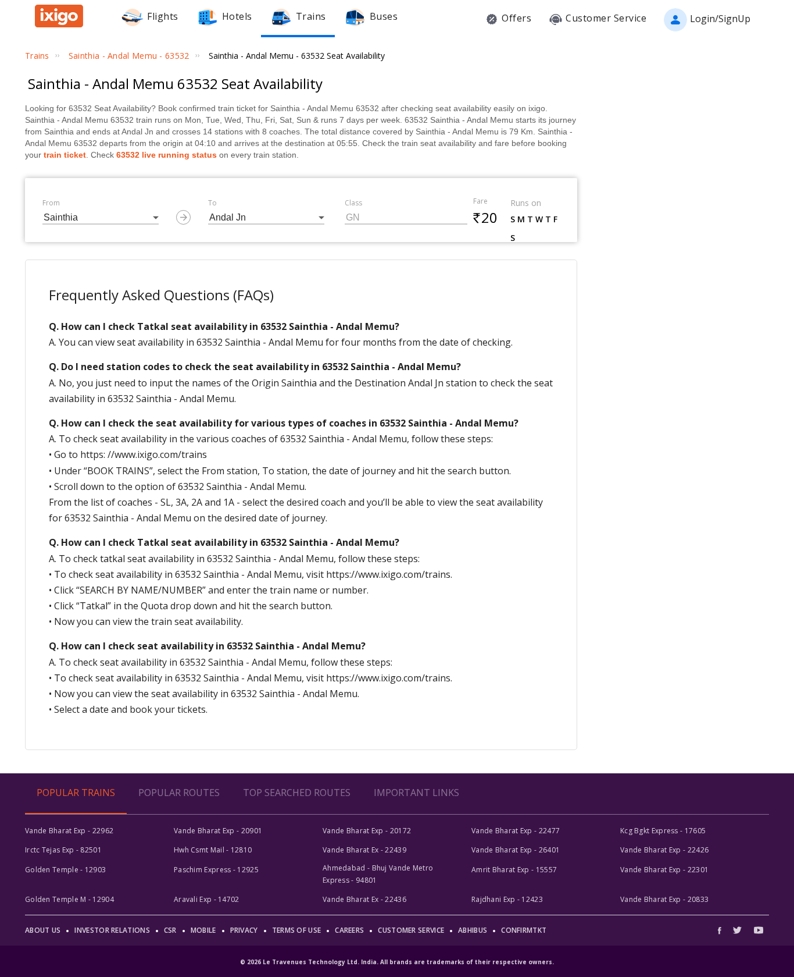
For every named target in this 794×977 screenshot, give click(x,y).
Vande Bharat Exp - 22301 (664, 870)
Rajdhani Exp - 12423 (507, 899)
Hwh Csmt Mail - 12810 (213, 850)
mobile (203, 930)
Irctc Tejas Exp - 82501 (63, 850)
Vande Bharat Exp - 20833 (664, 899)
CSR (170, 930)
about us (42, 930)
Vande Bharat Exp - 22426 (664, 850)
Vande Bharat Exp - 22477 (515, 831)
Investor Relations (111, 930)
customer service (411, 930)
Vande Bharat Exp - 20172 (367, 831)
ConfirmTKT (523, 930)
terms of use (296, 930)
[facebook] (722, 930)
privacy (244, 930)
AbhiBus (472, 930)
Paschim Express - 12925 (216, 870)
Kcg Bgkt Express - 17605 (663, 831)
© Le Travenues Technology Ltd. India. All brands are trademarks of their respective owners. (397, 962)
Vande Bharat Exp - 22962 (69, 831)
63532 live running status (166, 154)
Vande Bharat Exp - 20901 (218, 831)
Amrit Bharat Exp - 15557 (514, 870)
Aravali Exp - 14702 (206, 899)
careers (349, 930)
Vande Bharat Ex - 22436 (364, 899)
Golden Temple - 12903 (65, 870)
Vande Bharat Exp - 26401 (515, 850)
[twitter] (737, 930)
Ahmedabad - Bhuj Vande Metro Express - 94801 (378, 873)
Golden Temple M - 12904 (69, 899)
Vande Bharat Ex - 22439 (364, 850)
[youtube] (758, 930)
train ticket (65, 154)
